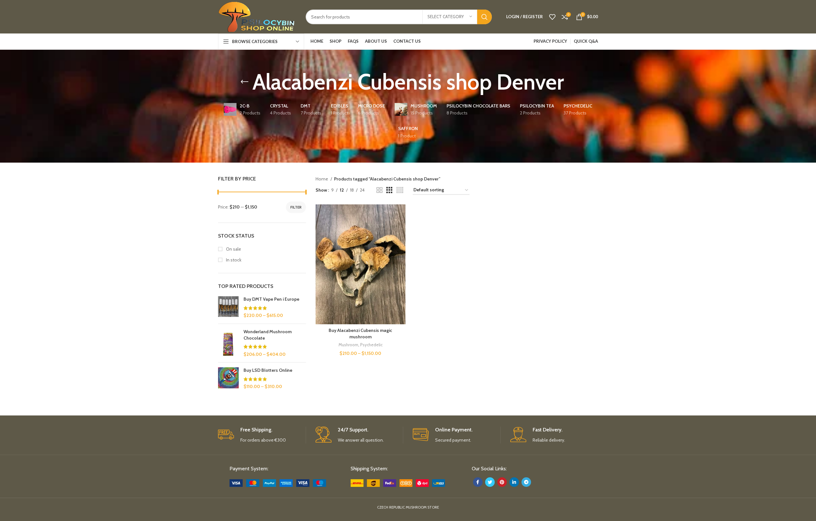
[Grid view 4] (400, 190)
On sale (233, 249)
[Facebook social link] (478, 482)
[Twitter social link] (490, 482)
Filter (296, 207)
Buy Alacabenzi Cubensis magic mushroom (360, 333)
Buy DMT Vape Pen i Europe (271, 299)
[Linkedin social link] (514, 482)
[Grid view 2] (379, 190)
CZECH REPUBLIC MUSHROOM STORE (408, 507)
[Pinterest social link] (502, 482)
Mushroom (348, 344)
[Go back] (244, 82)
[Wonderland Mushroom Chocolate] (228, 343)
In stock (233, 260)
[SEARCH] (484, 17)
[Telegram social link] (526, 482)
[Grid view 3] (389, 190)
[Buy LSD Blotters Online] (228, 378)
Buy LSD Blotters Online (268, 370)
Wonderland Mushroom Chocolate (268, 335)
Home (322, 179)
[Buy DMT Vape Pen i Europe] (228, 307)
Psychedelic (371, 344)
